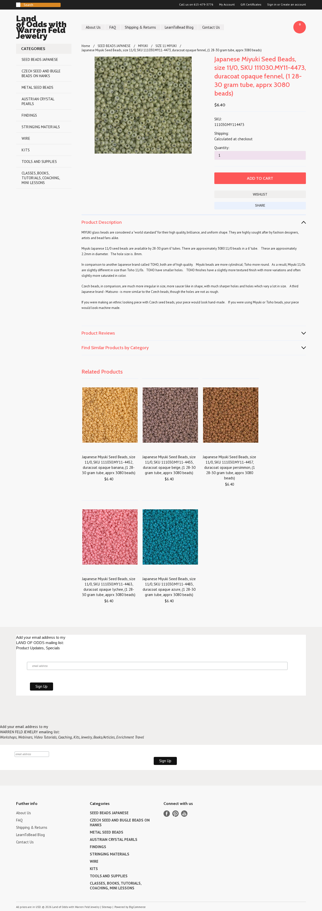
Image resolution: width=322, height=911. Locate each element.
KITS (26, 150)
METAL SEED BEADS (37, 87)
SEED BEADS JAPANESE (40, 59)
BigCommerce (137, 907)
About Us (93, 27)
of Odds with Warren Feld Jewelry (41, 28)
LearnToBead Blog (179, 27)
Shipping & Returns (140, 27)
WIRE (26, 138)
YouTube (184, 813)
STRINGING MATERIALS (41, 126)
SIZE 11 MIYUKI (166, 46)
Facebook (167, 813)
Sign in (271, 4)
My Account (227, 4)
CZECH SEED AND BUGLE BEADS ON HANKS (41, 73)
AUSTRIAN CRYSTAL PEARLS (38, 101)
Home (86, 46)
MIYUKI (143, 46)
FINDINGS (29, 115)
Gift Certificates (250, 4)
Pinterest (175, 813)
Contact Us (211, 27)
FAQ (112, 27)
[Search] (18, 5)
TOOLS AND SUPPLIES (39, 161)
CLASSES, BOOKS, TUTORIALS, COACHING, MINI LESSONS (41, 178)
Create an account (293, 4)
